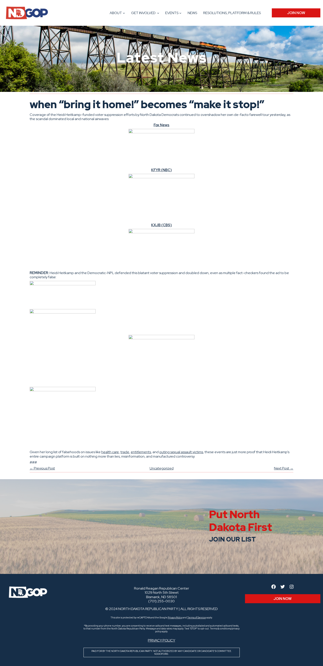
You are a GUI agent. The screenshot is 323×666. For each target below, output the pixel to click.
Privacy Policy (175, 617)
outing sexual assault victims (181, 452)
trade (124, 452)
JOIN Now (296, 13)
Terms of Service (196, 617)
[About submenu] (124, 13)
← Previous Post (42, 468)
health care (110, 452)
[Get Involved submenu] (158, 13)
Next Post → (283, 468)
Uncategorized (162, 468)
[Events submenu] (180, 13)
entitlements (141, 452)
